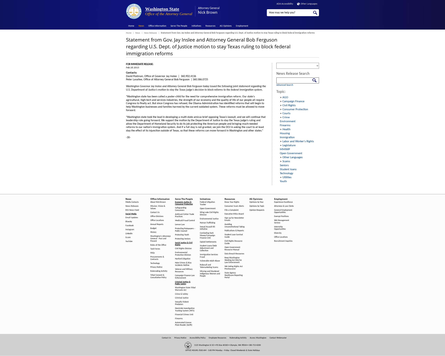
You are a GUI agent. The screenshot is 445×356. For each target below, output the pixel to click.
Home (131, 26)
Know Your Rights (232, 202)
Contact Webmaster (278, 338)
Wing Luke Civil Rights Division (209, 213)
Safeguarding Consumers (180, 209)
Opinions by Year (256, 202)
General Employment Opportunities (283, 211)
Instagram (130, 230)
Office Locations (157, 220)
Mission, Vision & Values (157, 207)
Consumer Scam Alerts (234, 206)
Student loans (288, 169)
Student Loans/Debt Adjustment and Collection (208, 248)
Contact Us (155, 212)
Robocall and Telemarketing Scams (209, 266)
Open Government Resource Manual (232, 248)
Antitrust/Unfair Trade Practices (184, 215)
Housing (285, 133)
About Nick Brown (158, 202)
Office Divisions (156, 216)
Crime (286, 117)
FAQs (152, 253)
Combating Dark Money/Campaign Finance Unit (207, 235)
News (141, 26)
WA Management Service (281, 221)
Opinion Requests (256, 210)
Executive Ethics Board (234, 214)
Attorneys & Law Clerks (284, 206)
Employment (242, 26)
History (153, 232)
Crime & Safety (181, 294)
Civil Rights (289, 105)
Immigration (287, 137)
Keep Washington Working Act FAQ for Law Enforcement (233, 260)
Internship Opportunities (280, 228)
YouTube (129, 241)
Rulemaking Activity (158, 271)
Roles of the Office (158, 245)
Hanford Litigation (182, 259)
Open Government (291, 153)
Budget (153, 228)
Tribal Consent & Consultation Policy (158, 276)
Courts (286, 113)
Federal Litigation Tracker (207, 203)
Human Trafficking (207, 223)
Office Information (157, 26)
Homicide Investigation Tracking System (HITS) (185, 309)
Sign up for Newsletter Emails (234, 219)
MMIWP (285, 149)
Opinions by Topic (256, 206)
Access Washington (258, 338)
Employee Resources (217, 338)
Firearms (285, 125)
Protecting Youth (182, 235)
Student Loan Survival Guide (234, 236)
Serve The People (179, 26)
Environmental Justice (209, 219)
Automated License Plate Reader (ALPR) (183, 324)
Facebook (130, 226)
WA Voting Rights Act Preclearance (234, 267)
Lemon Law (180, 225)
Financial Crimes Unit (184, 315)
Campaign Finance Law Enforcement (185, 276)
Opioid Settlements (208, 242)
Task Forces (155, 249)
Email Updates (132, 218)
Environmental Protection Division (183, 254)
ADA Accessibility (285, 4)
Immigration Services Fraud (209, 256)
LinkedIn (129, 234)
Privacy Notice (156, 267)
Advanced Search (284, 85)
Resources (210, 26)
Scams (286, 161)
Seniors (284, 165)
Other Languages (309, 4)
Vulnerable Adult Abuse (210, 261)
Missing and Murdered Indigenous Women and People (210, 273)
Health (286, 129)
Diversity (277, 233)
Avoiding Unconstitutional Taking (235, 225)
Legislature (289, 145)
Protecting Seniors (183, 239)
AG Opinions (226, 26)
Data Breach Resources (234, 254)
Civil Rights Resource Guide (233, 242)
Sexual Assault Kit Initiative (207, 228)
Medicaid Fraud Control (185, 221)
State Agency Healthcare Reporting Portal (234, 275)
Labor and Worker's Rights (298, 141)
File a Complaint (231, 210)
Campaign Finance (293, 101)
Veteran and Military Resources (183, 270)
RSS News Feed (132, 210)
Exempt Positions (281, 216)
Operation (281, 97)
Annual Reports (156, 224)
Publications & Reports (234, 231)
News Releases (150, 33)
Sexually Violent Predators (182, 303)
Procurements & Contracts (157, 258)
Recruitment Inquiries (283, 241)
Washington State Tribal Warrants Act (185, 289)
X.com (128, 237)
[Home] (134, 11)
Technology (286, 173)
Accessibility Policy (197, 338)
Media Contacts (132, 202)
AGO (285, 97)
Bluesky (129, 222)
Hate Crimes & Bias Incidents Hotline (183, 264)
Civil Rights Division (183, 249)
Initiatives (196, 26)
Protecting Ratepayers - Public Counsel (185, 230)
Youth (283, 181)
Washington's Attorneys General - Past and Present (160, 238)
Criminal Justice (181, 298)
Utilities (287, 177)
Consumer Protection (295, 109)
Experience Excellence (283, 202)
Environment (288, 121)
